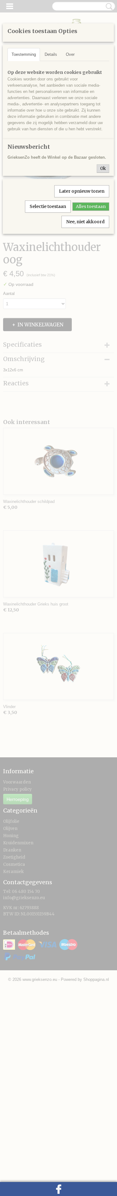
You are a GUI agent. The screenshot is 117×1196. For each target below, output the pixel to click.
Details (51, 54)
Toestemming (24, 54)
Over (70, 54)
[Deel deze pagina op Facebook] (58, 1189)
